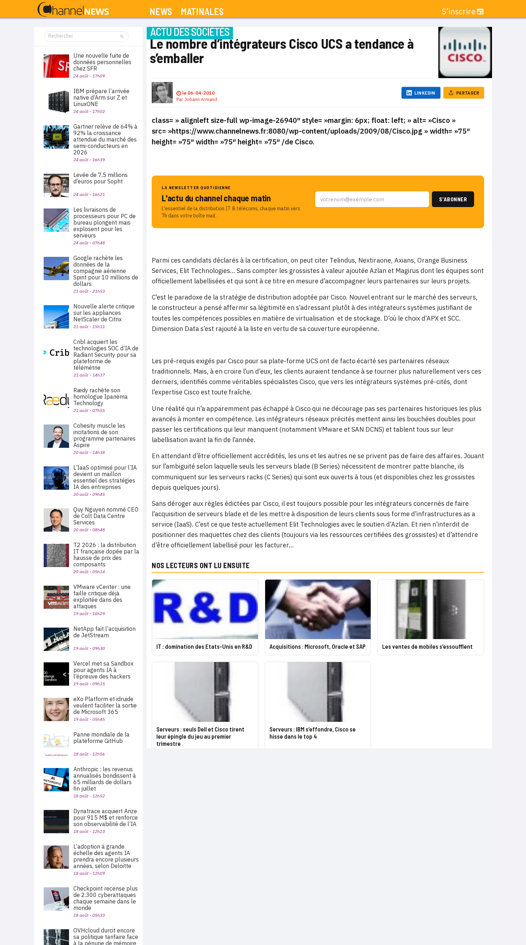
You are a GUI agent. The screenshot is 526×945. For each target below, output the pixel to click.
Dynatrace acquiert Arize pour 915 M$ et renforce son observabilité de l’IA (105, 817)
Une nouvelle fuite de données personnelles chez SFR (102, 62)
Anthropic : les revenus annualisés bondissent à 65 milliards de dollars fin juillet (104, 779)
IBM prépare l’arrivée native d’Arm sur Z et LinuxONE (101, 97)
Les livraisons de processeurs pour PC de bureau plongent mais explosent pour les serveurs (104, 222)
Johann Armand (200, 99)
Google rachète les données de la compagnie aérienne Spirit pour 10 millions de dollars (105, 270)
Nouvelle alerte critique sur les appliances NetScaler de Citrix (104, 313)
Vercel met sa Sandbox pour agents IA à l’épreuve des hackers (103, 670)
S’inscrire (459, 11)
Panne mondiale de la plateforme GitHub (101, 737)
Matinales (202, 11)
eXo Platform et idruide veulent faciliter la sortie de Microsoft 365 (105, 705)
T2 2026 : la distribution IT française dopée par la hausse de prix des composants (106, 554)
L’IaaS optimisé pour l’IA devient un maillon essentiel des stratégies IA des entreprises (105, 477)
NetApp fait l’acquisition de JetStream (104, 632)
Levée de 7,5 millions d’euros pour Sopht (100, 178)
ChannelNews (73, 9)
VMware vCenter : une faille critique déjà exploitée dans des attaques (102, 596)
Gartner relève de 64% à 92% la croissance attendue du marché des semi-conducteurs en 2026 (105, 139)
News (161, 11)
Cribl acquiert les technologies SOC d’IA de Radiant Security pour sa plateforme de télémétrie (105, 354)
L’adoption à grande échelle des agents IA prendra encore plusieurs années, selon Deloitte (106, 856)
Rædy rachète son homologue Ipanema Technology (100, 397)
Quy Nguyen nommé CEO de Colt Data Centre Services (105, 516)
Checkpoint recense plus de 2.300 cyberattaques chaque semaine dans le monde (105, 898)
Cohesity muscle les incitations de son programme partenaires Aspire (104, 435)
